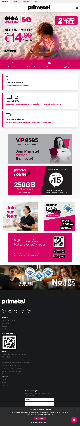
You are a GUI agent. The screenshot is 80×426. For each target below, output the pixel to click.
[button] (39, 58)
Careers (4, 326)
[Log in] (77, 7)
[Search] (74, 7)
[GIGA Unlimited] (40, 36)
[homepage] (39, 7)
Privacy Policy (6, 357)
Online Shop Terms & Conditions (12, 368)
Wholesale (26, 1)
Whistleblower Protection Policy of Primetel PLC (17, 363)
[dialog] (40, 416)
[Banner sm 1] (59, 216)
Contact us (5, 385)
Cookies (4, 360)
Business (15, 1)
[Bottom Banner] (40, 277)
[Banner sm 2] (20, 216)
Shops (4, 382)
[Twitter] (16, 311)
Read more (51, 414)
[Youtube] (22, 311)
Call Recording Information (11, 365)
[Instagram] (29, 311)
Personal (5, 1)
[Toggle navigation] (4, 7)
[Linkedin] (10, 311)
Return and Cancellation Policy (12, 374)
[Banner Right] (40, 180)
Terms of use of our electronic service (14, 354)
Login (4, 380)
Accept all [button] (40, 418)
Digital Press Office (8, 320)
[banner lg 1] (40, 247)
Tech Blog (5, 329)
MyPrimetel (5, 323)
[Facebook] (4, 311)
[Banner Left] (40, 149)
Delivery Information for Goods (12, 371)
